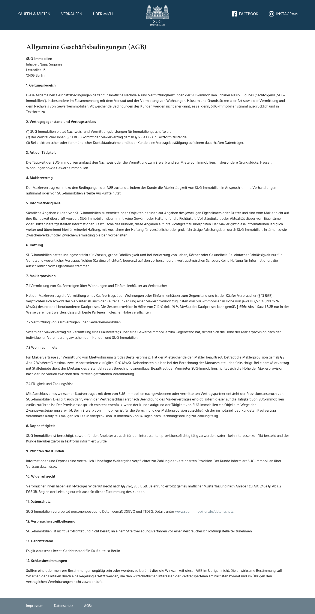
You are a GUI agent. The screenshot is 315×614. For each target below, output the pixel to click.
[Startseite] (157, 14)
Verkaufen (71, 14)
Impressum (34, 606)
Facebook (248, 14)
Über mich (103, 14)
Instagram (287, 14)
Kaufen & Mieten (34, 14)
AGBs (88, 606)
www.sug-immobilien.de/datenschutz (204, 512)
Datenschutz (63, 606)
